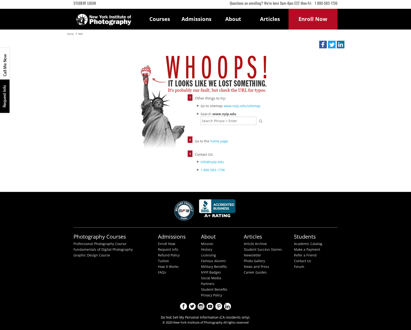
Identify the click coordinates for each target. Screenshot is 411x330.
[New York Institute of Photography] (103, 18)
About (233, 18)
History (206, 249)
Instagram (201, 306)
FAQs (162, 272)
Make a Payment (307, 249)
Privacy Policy (211, 295)
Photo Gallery (254, 261)
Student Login (84, 3)
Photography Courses (99, 236)
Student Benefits (214, 289)
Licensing (208, 255)
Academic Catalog (308, 244)
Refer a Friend (305, 255)
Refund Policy (169, 255)
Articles (270, 18)
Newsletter (252, 255)
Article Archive (255, 244)
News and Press (256, 267)
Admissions (196, 18)
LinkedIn (227, 306)
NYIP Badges (211, 272)
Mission (207, 244)
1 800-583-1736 (326, 3)
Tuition (163, 261)
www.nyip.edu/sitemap (242, 106)
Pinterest (218, 306)
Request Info (5, 96)
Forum (299, 267)
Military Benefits (214, 267)
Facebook (183, 306)
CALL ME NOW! (5, 63)
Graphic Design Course (91, 255)
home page (219, 141)
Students (305, 236)
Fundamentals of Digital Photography (103, 249)
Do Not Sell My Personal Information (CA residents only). (205, 317)
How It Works (168, 267)
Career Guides (255, 272)
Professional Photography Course (99, 244)
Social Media (211, 278)
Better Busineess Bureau (218, 210)
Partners (208, 284)
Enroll (312, 18)
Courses (159, 18)
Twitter (192, 306)
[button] (323, 44)
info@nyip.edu (212, 162)
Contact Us (302, 261)
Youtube (209, 306)
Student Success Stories (263, 249)
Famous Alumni (213, 261)
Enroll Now (166, 244)
